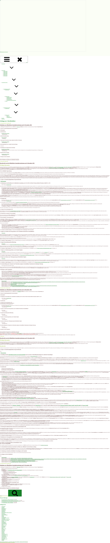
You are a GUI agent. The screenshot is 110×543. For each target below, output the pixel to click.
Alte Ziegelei (3, 506)
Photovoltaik (3, 530)
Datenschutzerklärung (3, 542)
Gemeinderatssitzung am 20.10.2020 (66, 305)
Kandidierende (7, 108)
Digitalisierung (4, 510)
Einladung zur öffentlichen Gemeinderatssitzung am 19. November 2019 (16, 465)
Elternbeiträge (4, 511)
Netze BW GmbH (77, 405)
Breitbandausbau (4, 508)
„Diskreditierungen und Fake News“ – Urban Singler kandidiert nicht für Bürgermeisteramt (25, 282)
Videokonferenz (4, 536)
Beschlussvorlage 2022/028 (5, 133)
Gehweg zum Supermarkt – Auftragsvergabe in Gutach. (18, 283)
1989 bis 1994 (5, 71)
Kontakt (3, 118)
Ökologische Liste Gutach (3, 53)
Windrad (3, 540)
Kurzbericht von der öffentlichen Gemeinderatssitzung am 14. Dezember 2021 (17, 163)
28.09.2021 (46, 252)
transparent (8, 116)
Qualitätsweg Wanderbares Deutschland (36, 192)
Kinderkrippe (3, 527)
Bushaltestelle (3, 509)
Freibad (3, 515)
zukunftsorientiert (9, 117)
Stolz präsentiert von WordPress (10, 542)
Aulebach (3, 507)
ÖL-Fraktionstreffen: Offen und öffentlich (7, 499)
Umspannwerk (38, 405)
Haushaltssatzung (4, 523)
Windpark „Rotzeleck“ (17, 405)
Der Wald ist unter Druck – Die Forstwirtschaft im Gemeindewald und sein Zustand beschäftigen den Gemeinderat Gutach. (27, 459)
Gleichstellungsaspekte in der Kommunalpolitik (16, 354)
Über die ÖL (3, 70)
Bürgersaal (18, 126)
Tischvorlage (3, 243)
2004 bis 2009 (5, 73)
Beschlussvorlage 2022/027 (5, 141)
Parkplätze (3, 529)
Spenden (3, 532)
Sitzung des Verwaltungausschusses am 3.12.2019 (17, 244)
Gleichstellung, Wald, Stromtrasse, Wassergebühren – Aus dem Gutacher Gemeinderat (23, 461)
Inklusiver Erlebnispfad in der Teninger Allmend (52, 224)
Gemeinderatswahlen (4, 82)
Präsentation (15, 412)
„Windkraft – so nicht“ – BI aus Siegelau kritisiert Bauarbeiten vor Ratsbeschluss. (21, 458)
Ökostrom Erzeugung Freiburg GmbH (67, 405)
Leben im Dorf (9, 98)
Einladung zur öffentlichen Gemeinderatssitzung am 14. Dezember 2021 (16, 289)
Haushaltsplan (4, 522)
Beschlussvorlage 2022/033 (5, 149)
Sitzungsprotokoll (4, 457)
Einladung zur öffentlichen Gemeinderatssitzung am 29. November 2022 (16, 125)
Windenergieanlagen (4, 538)
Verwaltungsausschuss (5, 535)
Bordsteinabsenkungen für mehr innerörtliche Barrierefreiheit (10, 500)
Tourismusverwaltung (5, 534)
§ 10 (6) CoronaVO (19, 333)
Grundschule (3, 518)
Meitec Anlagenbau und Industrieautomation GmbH (44, 248)
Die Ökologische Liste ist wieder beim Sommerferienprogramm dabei (11, 501)
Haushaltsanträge (4, 521)
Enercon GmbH (85, 405)
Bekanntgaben (3, 181)
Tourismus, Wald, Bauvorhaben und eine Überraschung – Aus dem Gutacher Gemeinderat (24, 286)
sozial (7, 115)
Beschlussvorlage (8, 184)
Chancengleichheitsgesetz (33, 356)
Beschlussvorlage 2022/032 (5, 154)
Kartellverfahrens (54, 371)
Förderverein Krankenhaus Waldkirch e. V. (18, 275)
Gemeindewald (4, 517)
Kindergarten (3, 526)
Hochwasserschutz (4, 524)
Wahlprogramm (7, 96)
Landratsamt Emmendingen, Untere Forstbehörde (25, 398)
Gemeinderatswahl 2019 (6, 107)
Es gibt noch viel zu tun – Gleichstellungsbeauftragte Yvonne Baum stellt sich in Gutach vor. (22, 460)
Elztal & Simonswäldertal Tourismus (7, 512)
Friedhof (3, 516)
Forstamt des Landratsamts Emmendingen (21, 202)
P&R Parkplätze (4, 528)
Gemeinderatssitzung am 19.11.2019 (90, 305)
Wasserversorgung (4, 537)
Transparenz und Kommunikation (11, 100)
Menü (27, 62)
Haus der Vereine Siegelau (5, 520)
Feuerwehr (3, 513)
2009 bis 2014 (5, 74)
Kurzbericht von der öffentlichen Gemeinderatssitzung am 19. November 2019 (17, 338)
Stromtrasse (3, 533)
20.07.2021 (37, 252)
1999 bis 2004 (5, 72)
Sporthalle (19, 291)
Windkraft (3, 539)
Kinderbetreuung (4, 525)
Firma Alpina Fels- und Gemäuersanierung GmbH (27, 255)
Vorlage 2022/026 (4, 137)
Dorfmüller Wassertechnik (44, 445)
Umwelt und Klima (9, 99)
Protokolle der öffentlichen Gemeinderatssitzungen (56, 167)
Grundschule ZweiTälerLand (6, 519)
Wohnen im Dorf (9, 97)
